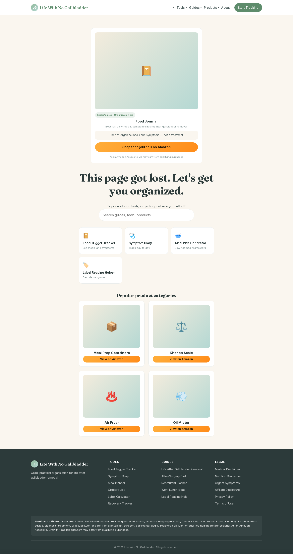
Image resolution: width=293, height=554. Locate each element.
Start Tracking (248, 8)
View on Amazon (111, 359)
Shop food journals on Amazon (146, 147)
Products (210, 8)
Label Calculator (119, 496)
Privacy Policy (224, 496)
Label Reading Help (174, 496)
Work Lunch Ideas (173, 489)
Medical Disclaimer (227, 469)
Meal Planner (116, 483)
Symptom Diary (118, 476)
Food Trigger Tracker (122, 469)
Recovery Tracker (120, 503)
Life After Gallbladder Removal (182, 469)
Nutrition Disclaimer (228, 476)
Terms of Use (224, 503)
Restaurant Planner (174, 483)
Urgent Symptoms (227, 483)
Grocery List (116, 489)
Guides (194, 8)
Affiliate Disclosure (227, 489)
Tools (181, 8)
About (225, 8)
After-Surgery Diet (173, 476)
